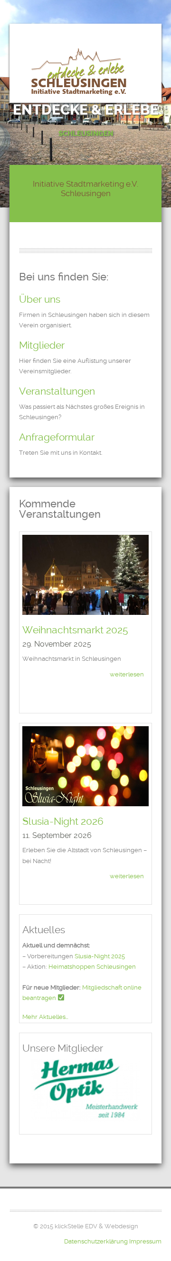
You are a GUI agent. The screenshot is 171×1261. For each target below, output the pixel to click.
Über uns (39, 299)
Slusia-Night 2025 (100, 956)
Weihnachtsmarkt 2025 (75, 630)
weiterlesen (127, 674)
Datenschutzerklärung (96, 1241)
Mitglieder (42, 345)
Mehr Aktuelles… (45, 1016)
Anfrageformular (57, 437)
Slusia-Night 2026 (63, 821)
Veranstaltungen (57, 391)
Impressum (145, 1241)
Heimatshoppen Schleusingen (92, 966)
